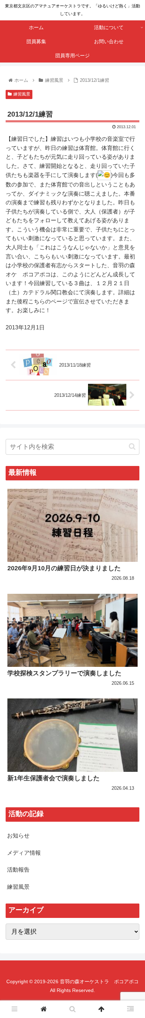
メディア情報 (24, 853)
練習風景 (21, 94)
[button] (132, 446)
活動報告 (18, 870)
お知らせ (18, 836)
